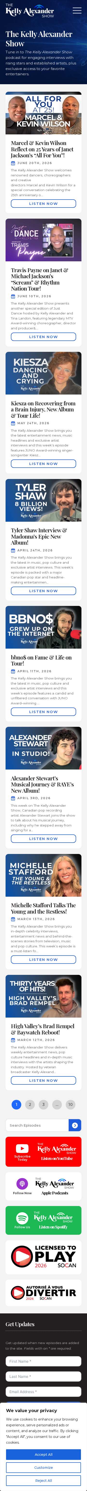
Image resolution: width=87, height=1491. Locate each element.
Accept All (43, 1454)
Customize (43, 1467)
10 (70, 1104)
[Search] (75, 1125)
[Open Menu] (77, 10)
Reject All (43, 1480)
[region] (43, 1447)
